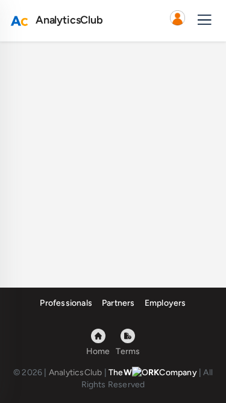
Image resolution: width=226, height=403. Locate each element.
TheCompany (152, 372)
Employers (165, 303)
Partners (118, 303)
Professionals (66, 303)
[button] (177, 20)
